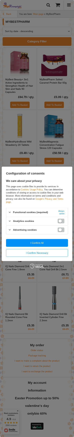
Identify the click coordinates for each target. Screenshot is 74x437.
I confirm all (37, 242)
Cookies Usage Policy (32, 189)
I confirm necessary (37, 252)
